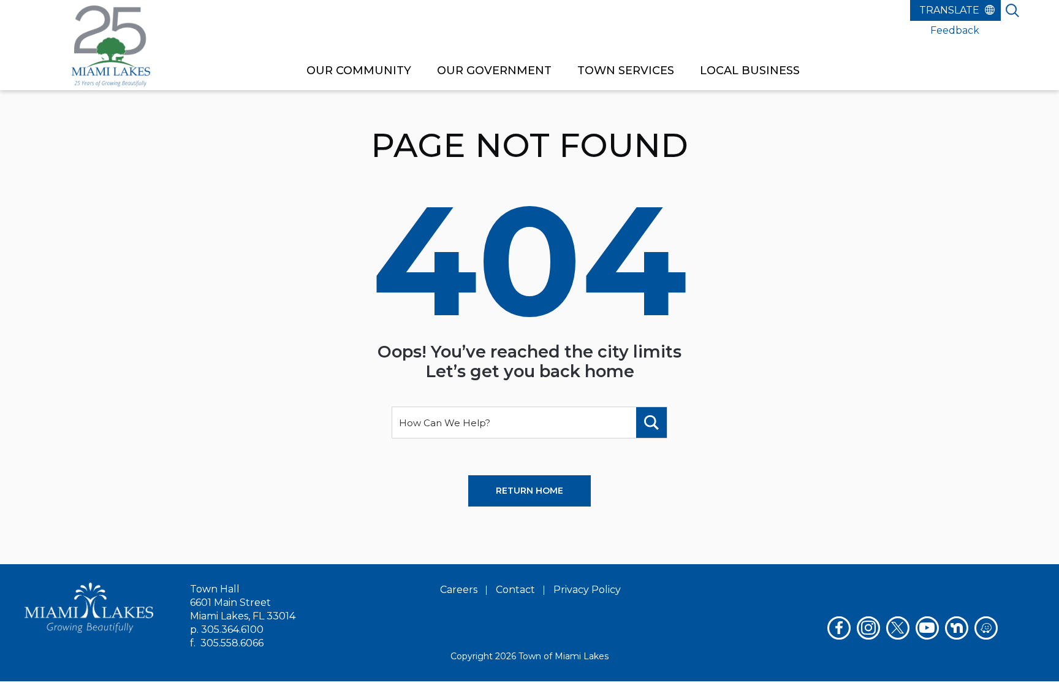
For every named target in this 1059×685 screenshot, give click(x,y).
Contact (515, 589)
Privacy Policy (587, 589)
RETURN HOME (529, 490)
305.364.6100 (232, 629)
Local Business (750, 70)
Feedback (954, 30)
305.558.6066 (232, 643)
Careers (458, 589)
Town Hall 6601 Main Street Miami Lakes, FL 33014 (242, 602)
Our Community (358, 70)
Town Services (625, 70)
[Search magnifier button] (651, 422)
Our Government (494, 70)
